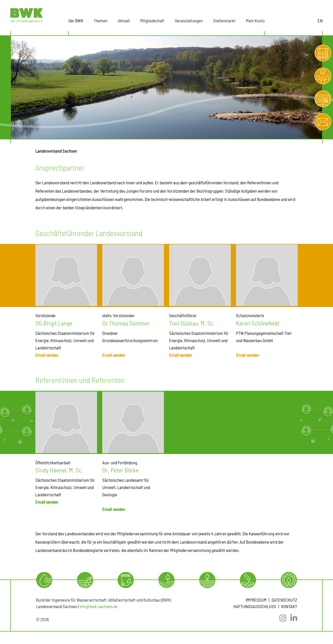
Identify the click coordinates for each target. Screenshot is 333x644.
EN (320, 20)
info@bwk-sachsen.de (99, 606)
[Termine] (323, 53)
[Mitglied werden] (323, 75)
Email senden (46, 354)
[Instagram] (280, 618)
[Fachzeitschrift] (323, 98)
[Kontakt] (323, 121)
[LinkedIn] (291, 618)
